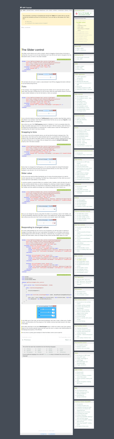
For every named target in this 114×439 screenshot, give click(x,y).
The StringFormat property (83, 177)
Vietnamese (63, 352)
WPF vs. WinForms (81, 50)
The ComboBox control (82, 294)
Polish (61, 350)
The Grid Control (81, 138)
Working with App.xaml (82, 81)
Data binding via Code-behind (84, 168)
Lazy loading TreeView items (84, 337)
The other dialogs (81, 204)
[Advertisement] (46, 38)
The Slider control (80, 22)
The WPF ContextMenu (82, 215)
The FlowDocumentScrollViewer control (84, 232)
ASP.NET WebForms (40, 10)
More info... (29, 21)
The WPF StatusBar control (83, 218)
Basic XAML (80, 68)
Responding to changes (83, 173)
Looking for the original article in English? (37, 23)
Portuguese (29, 352)
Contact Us (43, 434)
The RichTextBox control (83, 247)
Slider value (80, 27)
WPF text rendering (81, 119)
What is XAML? (80, 66)
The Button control (81, 104)
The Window (80, 80)
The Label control (81, 101)
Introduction (80, 153)
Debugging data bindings (83, 179)
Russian (39, 352)
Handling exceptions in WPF (84, 87)
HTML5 (55, 10)
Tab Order (79, 121)
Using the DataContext (82, 166)
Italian (39, 350)
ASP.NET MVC (30, 10)
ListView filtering (81, 321)
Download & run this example (63, 59)
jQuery (66, 10)
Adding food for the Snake (83, 412)
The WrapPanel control (82, 133)
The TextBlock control (82, 96)
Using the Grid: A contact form (84, 145)
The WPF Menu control (82, 213)
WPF (24, 10)
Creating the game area (83, 405)
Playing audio (80, 372)
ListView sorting (81, 316)
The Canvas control (82, 131)
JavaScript (61, 10)
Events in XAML (81, 69)
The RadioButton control (83, 107)
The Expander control (81, 41)
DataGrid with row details (83, 348)
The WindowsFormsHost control (84, 35)
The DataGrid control (82, 345)
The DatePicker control (82, 39)
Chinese (29, 349)
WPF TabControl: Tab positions (84, 281)
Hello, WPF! (79, 59)
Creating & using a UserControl (84, 154)
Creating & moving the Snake (84, 407)
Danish (50, 349)
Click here (46, 354)
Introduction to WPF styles (83, 355)
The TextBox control (82, 103)
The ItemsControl (81, 291)
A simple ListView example (83, 305)
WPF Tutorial (27, 7)
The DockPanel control (82, 136)
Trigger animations (81, 365)
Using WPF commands (82, 189)
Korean (50, 350)
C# (47, 10)
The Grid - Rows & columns (83, 139)
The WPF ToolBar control (83, 217)
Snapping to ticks (81, 25)
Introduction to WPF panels (83, 130)
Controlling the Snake (82, 413)
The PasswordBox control (83, 109)
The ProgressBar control (82, 32)
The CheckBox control (82, 106)
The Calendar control (81, 38)
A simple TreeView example (84, 330)
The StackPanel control (82, 134)
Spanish (51, 352)
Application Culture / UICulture (84, 89)
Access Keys (80, 122)
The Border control (81, 20)
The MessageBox (81, 200)
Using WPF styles (81, 357)
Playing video (80, 373)
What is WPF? (80, 48)
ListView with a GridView (83, 310)
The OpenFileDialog (82, 201)
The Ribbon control (81, 220)
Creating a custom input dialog (84, 206)
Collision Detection (81, 415)
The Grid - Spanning (82, 142)
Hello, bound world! (82, 165)
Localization (52, 434)
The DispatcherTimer (82, 390)
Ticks (78, 24)
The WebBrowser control (82, 33)
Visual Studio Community (83, 57)
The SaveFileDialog (81, 203)
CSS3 (50, 10)
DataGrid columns (81, 346)
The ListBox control (82, 293)
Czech (39, 349)
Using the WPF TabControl (83, 279)
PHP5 (70, 10)
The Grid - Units (81, 141)
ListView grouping (81, 314)
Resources (79, 86)
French (61, 349)
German (29, 350)
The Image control (81, 110)
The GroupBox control (81, 36)
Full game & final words (82, 426)
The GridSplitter (81, 144)
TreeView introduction (82, 328)
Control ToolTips (81, 118)
